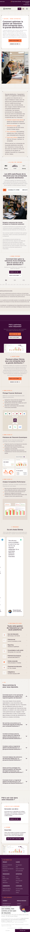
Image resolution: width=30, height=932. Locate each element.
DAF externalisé (19, 870)
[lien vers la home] (7, 9)
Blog (4, 876)
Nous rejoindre (19, 880)
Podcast (4, 880)
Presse (17, 882)
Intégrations (5, 870)
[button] (27, 8)
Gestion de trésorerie (7, 864)
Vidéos (17, 892)
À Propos (18, 878)
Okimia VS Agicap (7, 888)
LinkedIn (19, 903)
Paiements (5, 866)
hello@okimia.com (7, 903)
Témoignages (19, 864)
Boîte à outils (6, 878)
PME (17, 866)
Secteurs (18, 890)
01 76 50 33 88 (6, 905)
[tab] (4, 190)
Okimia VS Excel (6, 890)
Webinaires (5, 882)
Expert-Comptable (20, 868)
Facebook (19, 905)
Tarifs (17, 876)
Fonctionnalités (19, 888)
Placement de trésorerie (8, 868)
